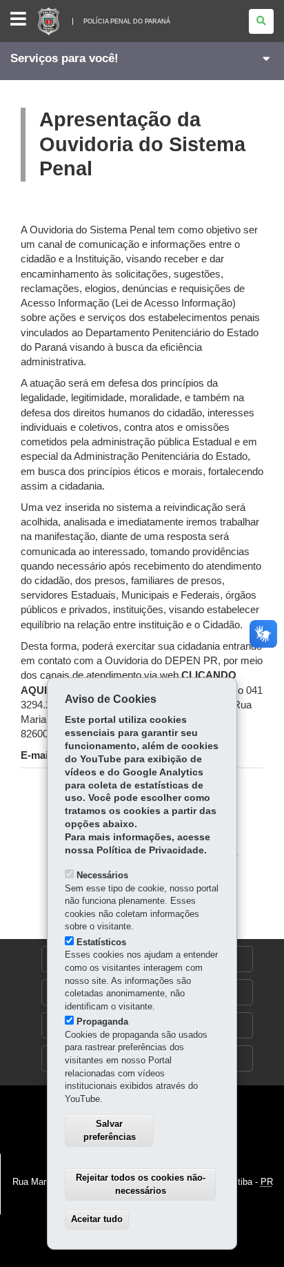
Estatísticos (101, 942)
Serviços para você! (64, 58)
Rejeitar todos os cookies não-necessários (140, 1184)
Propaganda (102, 1021)
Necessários (102, 875)
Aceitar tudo (97, 1219)
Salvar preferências (109, 1130)
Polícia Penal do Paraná (126, 21)
